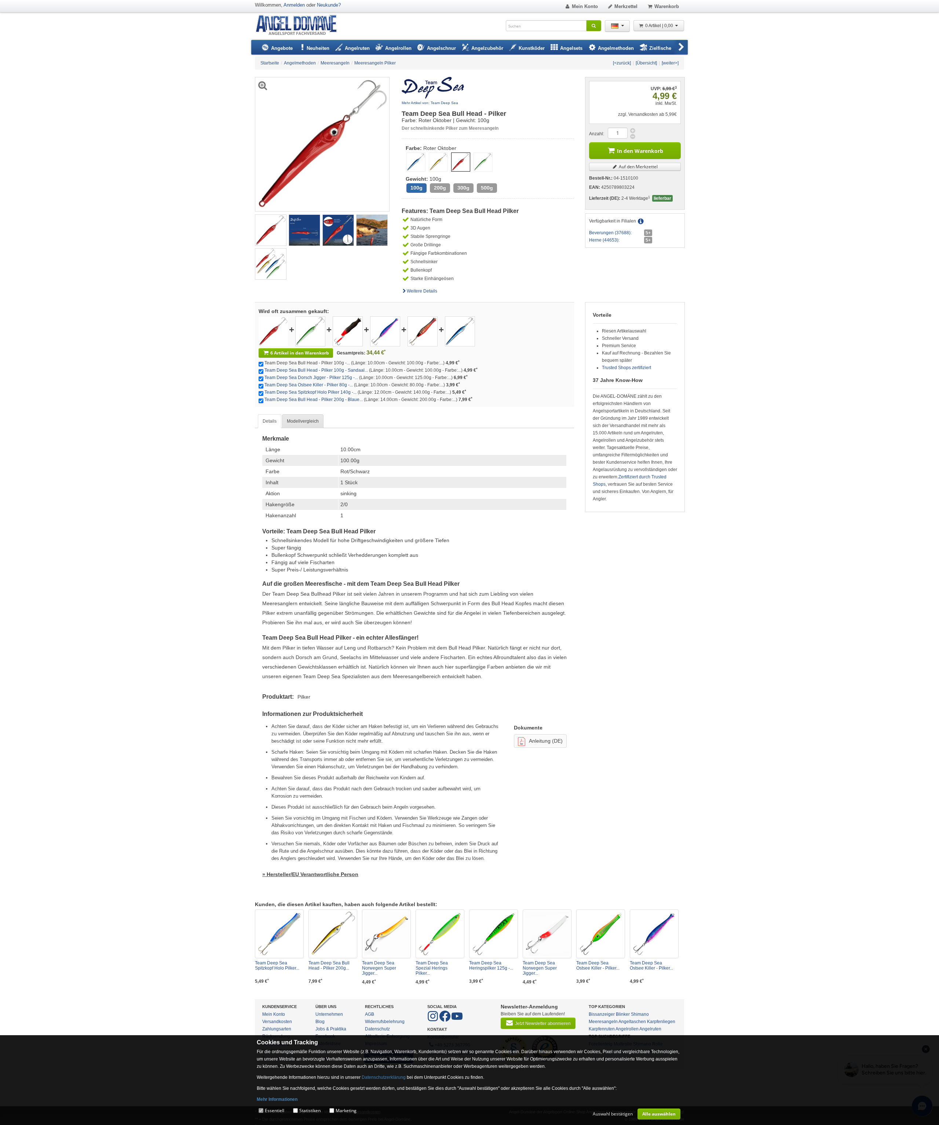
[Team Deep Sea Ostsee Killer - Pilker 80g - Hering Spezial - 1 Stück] (385, 331)
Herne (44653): (604, 240)
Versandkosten (277, 1021)
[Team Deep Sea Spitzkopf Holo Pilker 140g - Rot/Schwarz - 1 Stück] (423, 331)
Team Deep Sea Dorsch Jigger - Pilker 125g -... (311, 377)
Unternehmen (329, 1014)
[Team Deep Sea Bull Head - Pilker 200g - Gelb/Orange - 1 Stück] (332, 933)
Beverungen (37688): (610, 232)
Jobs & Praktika (330, 1029)
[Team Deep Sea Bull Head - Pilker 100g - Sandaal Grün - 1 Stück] (310, 331)
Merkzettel (625, 6)
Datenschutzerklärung (384, 1077)
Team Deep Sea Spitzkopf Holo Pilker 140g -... (310, 392)
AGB (369, 1014)
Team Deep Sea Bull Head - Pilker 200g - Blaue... (313, 399)
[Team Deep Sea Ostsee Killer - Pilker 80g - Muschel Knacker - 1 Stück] (600, 933)
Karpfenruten (602, 1029)
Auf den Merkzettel (638, 166)
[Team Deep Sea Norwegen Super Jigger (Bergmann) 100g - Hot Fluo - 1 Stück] (547, 933)
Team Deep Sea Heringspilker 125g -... (491, 965)
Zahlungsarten (276, 1029)
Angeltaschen (632, 1021)
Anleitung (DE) (546, 741)
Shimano (640, 1014)
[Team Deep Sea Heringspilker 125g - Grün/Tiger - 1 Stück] (493, 933)
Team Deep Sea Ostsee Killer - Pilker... (598, 965)
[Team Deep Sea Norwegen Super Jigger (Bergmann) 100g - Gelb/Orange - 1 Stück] (386, 933)
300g (463, 188)
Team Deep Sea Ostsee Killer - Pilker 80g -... (308, 384)
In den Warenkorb (640, 150)
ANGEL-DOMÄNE (300, 25)
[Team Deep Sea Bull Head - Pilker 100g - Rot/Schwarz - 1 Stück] (270, 229)
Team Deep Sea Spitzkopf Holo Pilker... (277, 965)
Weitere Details (422, 291)
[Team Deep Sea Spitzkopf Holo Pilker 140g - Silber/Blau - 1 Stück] (279, 933)
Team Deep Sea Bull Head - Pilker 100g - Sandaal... (316, 370)
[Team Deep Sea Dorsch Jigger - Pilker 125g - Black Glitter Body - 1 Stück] (348, 331)
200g (440, 188)
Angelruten (650, 1029)
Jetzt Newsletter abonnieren (543, 1023)
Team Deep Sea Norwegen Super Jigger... (379, 968)
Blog (320, 1021)
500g (487, 188)
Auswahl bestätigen (613, 1114)
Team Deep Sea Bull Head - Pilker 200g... (329, 965)
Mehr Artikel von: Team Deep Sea (430, 103)
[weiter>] (670, 63)
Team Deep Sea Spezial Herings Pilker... (432, 968)
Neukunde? (329, 5)
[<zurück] (622, 63)
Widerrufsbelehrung (385, 1021)
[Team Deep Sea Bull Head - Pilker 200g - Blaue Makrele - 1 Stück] (460, 331)
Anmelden (294, 5)
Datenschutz (377, 1029)
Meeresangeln (603, 1021)
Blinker (623, 1014)
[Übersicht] (646, 63)
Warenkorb (666, 6)
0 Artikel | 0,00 (659, 25)
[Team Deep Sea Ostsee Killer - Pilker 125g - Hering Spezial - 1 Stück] (654, 933)
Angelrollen (627, 1029)
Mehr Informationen (277, 1099)
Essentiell (274, 1110)
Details (270, 421)
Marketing (346, 1110)
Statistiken (310, 1110)
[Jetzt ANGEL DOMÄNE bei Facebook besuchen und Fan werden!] (433, 1020)
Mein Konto (585, 6)
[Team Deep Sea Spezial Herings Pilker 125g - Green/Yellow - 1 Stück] (440, 933)
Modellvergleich (303, 421)
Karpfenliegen (661, 1021)
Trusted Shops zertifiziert (626, 367)
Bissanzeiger (602, 1014)
